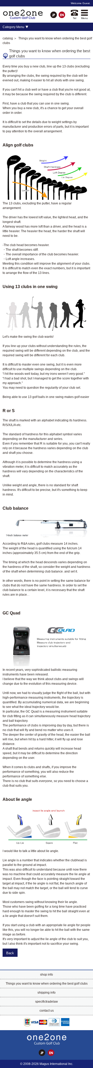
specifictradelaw (46, 1001)
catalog (8, 38)
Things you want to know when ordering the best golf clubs (47, 983)
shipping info (46, 992)
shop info (46, 974)
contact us (47, 1010)
